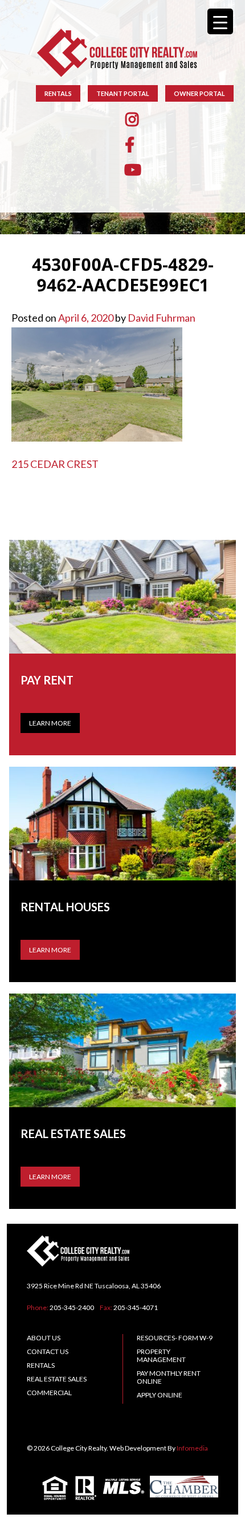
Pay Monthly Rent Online (169, 1377)
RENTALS (58, 93)
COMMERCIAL (49, 1392)
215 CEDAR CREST (55, 464)
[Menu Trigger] (220, 21)
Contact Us (47, 1351)
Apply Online (159, 1395)
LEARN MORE (50, 950)
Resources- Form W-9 (175, 1337)
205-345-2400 (72, 1307)
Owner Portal (199, 93)
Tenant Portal (122, 93)
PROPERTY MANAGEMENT (161, 1355)
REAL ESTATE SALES (57, 1379)
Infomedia (192, 1448)
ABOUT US (43, 1337)
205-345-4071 (135, 1307)
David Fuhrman (161, 317)
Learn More (50, 723)
